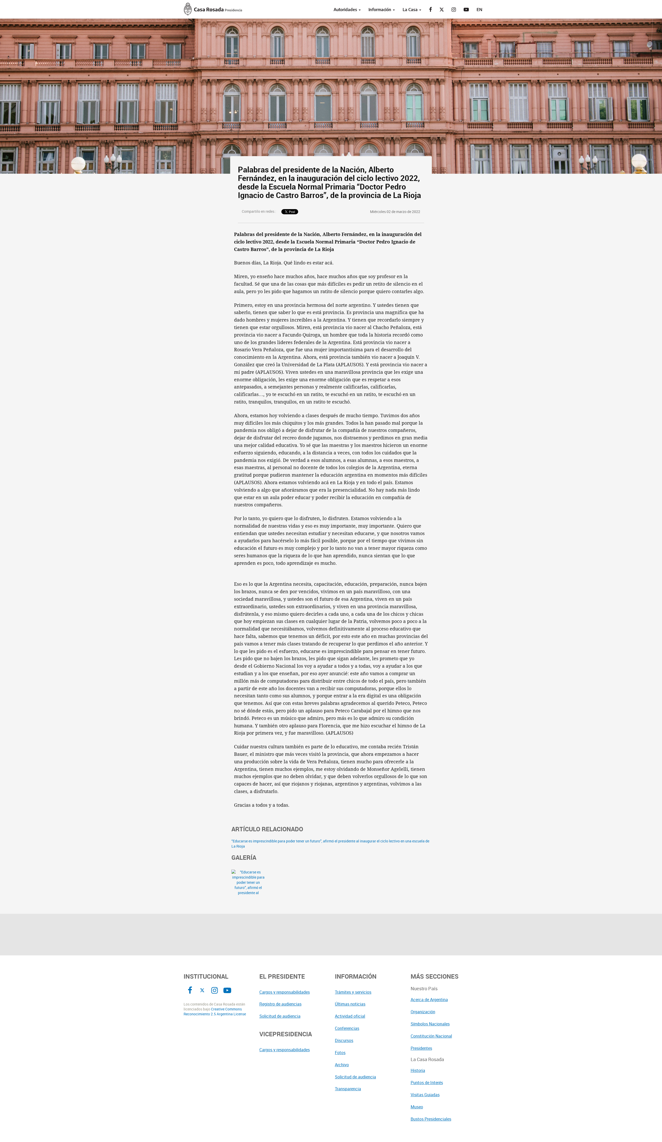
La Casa (411, 9)
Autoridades (346, 9)
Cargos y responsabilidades (284, 992)
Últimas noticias (350, 1004)
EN (479, 9)
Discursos (344, 1040)
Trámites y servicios (353, 992)
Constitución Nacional (431, 1036)
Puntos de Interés (427, 1082)
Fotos (340, 1052)
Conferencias (347, 1028)
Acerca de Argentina (429, 999)
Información (380, 9)
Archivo (342, 1065)
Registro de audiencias (280, 1004)
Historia (418, 1070)
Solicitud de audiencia (279, 1016)
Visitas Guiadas (425, 1095)
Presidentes (421, 1048)
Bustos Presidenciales (431, 1119)
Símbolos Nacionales (430, 1024)
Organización (423, 1012)
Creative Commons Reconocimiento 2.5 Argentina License (215, 1011)
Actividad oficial (350, 1016)
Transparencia (348, 1089)
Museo (417, 1107)
